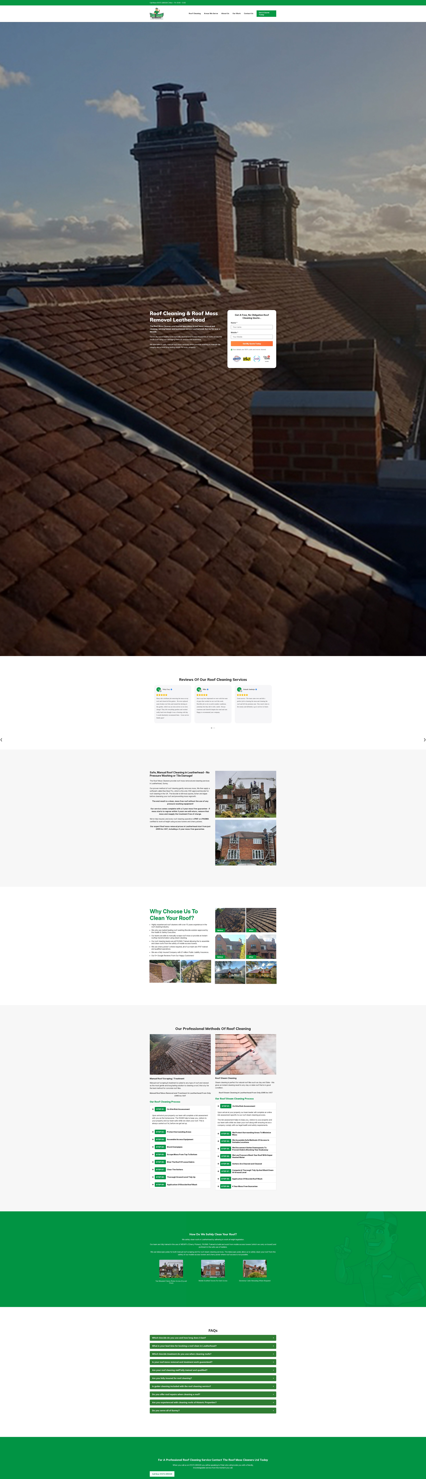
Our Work (237, 13)
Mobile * (234, 332)
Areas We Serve (211, 13)
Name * (234, 323)
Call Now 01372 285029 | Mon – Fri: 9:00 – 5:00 (168, 3)
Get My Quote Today (252, 344)
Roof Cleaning (195, 13)
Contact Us (248, 13)
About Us (225, 13)
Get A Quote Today (264, 14)
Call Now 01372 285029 (162, 1474)
